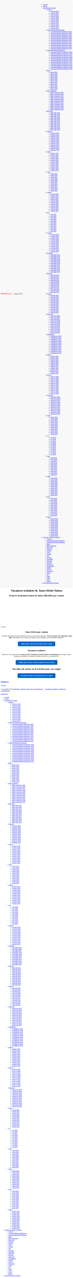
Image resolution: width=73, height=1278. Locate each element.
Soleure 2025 (54, 356)
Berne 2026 (54, 74)
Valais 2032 (54, 490)
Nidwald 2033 (54, 288)
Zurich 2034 (54, 534)
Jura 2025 (53, 214)
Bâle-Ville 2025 (55, 113)
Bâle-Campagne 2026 (57, 94)
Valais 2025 (54, 478)
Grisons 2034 (54, 209)
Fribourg (49, 131)
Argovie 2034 (54, 26)
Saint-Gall (50, 314)
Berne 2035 (54, 89)
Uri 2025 (53, 437)
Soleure (49, 354)
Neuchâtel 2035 (55, 272)
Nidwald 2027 (54, 278)
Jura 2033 (53, 228)
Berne (48, 70)
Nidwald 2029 (54, 282)
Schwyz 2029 (54, 383)
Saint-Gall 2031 (55, 326)
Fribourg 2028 (54, 138)
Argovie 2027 (54, 15)
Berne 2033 (54, 86)
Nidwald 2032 (54, 287)
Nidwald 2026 (54, 277)
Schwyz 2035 (54, 393)
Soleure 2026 (54, 358)
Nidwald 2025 (54, 275)
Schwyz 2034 (54, 392)
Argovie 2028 (54, 16)
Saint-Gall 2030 (55, 324)
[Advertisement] (36, 612)
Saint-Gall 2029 (55, 322)
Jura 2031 (53, 224)
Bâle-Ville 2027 (55, 116)
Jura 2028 (53, 219)
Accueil (45, 4)
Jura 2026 (53, 216)
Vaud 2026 (53, 459)
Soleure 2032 (54, 368)
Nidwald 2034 (54, 290)
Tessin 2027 (54, 420)
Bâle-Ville (50, 111)
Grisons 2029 (54, 201)
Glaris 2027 (54, 177)
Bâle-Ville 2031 (55, 123)
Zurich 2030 (54, 527)
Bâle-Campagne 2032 (57, 104)
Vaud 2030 (53, 466)
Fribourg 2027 (54, 136)
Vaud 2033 (53, 471)
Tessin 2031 (54, 427)
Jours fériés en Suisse (49, 8)
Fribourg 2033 (54, 146)
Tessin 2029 (54, 424)
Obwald (49, 294)
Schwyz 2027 (54, 380)
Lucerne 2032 (54, 246)
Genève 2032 (54, 165)
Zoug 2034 (53, 513)
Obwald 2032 (54, 307)
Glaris (48, 172)
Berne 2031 (54, 82)
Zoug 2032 (53, 510)
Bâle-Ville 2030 (55, 121)
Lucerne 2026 (54, 236)
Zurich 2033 (54, 532)
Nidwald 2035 (54, 292)
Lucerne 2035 (54, 251)
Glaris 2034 (54, 189)
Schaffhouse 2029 (55, 343)
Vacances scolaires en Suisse (51, 537)
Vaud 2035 (53, 475)
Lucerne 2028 (54, 239)
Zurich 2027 (54, 522)
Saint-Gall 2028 (55, 321)
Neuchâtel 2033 (55, 268)
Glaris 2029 (54, 180)
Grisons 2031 (54, 204)
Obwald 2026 (54, 297)
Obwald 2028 (54, 300)
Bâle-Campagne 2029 (57, 99)
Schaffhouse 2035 (55, 353)
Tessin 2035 (54, 434)
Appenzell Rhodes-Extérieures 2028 (61, 57)
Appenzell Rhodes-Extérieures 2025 (61, 52)
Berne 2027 (54, 75)
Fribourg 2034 (54, 148)
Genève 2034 (54, 168)
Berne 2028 (54, 77)
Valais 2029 (54, 485)
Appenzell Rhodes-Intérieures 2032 (61, 43)
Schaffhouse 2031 (55, 346)
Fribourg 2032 (54, 145)
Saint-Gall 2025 (55, 316)
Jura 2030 (53, 223)
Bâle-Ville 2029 (55, 119)
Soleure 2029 (54, 363)
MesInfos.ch (5, 682)
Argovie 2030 (54, 20)
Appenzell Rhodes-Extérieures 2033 (61, 65)
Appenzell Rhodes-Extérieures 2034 (61, 67)
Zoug (48, 497)
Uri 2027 (53, 441)
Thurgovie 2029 (55, 403)
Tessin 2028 (54, 422)
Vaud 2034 (53, 473)
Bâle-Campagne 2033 (57, 106)
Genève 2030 (54, 162)
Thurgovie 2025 (55, 397)
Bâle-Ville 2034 (55, 128)
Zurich (49, 517)
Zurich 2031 (54, 529)
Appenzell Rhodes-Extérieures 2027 (61, 55)
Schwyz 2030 (54, 385)
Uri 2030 (53, 446)
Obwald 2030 (54, 304)
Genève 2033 (54, 167)
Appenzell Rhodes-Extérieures (56, 50)
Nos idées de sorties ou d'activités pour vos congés (36, 675)
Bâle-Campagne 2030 (57, 101)
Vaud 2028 (53, 463)
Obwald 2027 (54, 299)
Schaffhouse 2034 (55, 351)
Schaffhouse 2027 (55, 339)
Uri (48, 436)
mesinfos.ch (6, 294)
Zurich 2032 (54, 530)
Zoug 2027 (53, 502)
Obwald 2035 (54, 312)
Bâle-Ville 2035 (55, 130)
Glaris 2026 (54, 175)
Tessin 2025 (54, 417)
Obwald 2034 (54, 310)
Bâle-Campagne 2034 (57, 108)
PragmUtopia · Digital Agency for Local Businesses (27, 689)
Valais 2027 (54, 481)
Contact (3, 685)
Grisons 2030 (54, 202)
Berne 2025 (54, 72)
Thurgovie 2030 (55, 405)
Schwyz (49, 375)
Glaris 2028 (54, 179)
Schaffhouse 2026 (55, 338)
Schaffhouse (50, 334)
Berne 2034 (54, 87)
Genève (49, 151)
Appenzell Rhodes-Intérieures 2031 (61, 42)
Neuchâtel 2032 (55, 266)
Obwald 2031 (54, 305)
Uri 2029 (53, 444)
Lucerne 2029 (54, 241)
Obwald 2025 (54, 295)
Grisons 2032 (54, 206)
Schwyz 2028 (54, 381)
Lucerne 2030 (54, 243)
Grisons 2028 (54, 199)
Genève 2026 (54, 155)
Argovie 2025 (54, 11)
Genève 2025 (54, 153)
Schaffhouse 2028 (55, 341)
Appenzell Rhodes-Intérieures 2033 (61, 45)
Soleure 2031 (54, 366)
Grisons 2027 (54, 197)
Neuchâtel (50, 253)
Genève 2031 (54, 163)
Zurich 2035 (54, 535)
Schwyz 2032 (54, 388)
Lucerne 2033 (54, 248)
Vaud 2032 (53, 469)
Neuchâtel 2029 (55, 261)
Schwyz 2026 (54, 378)
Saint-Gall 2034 (55, 331)
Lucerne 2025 (54, 234)
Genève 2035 (54, 170)
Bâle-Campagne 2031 (57, 102)
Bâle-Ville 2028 (55, 118)
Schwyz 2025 (54, 376)
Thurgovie (50, 395)
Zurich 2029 (54, 525)
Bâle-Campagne (51, 91)
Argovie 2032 (54, 23)
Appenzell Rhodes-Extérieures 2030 (61, 60)
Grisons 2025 (54, 194)
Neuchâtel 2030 (55, 263)
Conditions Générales (51, 689)
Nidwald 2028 (54, 280)
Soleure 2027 (54, 360)
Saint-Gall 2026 (55, 317)
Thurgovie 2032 (55, 409)
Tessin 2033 (54, 431)
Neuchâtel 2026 (55, 256)
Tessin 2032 (54, 429)
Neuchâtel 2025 (55, 255)
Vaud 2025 (53, 458)
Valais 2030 (54, 486)
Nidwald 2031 (54, 285)
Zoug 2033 (53, 512)
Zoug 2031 (53, 508)
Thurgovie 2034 (55, 412)
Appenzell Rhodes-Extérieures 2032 (61, 64)
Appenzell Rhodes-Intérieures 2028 (61, 36)
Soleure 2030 (54, 365)
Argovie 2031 (54, 21)
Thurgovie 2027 (55, 400)
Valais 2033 (54, 491)
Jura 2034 (53, 229)
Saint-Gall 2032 (55, 327)
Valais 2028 (54, 483)
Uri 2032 (53, 449)
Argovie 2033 (54, 25)
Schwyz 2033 (54, 390)
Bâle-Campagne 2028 (57, 97)
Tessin (48, 415)
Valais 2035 (54, 495)
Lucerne (49, 233)
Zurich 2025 (54, 518)
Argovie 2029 (54, 18)
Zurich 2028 (54, 524)
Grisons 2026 (54, 195)
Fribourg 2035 (54, 150)
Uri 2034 (53, 453)
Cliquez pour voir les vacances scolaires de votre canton (36, 662)
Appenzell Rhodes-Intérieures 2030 (61, 40)
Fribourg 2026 (54, 135)
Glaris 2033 (54, 187)
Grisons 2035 (54, 211)
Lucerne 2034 (54, 250)
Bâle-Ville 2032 (55, 124)
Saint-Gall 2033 (55, 329)
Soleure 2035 (54, 373)
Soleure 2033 (54, 370)
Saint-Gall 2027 (55, 319)
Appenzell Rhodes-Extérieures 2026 (61, 53)
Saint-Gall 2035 (55, 332)
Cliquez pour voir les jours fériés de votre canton (36, 644)
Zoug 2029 (53, 505)
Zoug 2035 (53, 515)
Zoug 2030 (53, 507)
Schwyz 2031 (54, 387)
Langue (16, 294)
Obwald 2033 (54, 309)
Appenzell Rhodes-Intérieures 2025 (61, 31)
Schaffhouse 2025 (55, 336)
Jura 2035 (53, 231)
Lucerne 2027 (54, 238)
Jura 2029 (53, 221)
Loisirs (45, 6)
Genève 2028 (54, 158)
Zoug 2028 (53, 503)
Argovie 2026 (54, 13)
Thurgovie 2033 (55, 410)
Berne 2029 (54, 79)
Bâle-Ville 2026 (55, 114)
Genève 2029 (54, 160)
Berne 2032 (54, 84)
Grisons (49, 192)
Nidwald (49, 273)
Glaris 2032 (54, 185)
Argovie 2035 (54, 28)
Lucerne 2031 (54, 245)
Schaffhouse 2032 (55, 348)
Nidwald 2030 (54, 283)
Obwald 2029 (54, 302)
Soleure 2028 (54, 361)
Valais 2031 (54, 488)
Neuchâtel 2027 (55, 258)
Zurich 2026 (54, 520)
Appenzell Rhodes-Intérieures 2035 (61, 48)
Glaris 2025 (54, 173)
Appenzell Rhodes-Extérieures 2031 (61, 62)
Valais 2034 (54, 493)
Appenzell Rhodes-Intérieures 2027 (61, 35)
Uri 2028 (53, 442)
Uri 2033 (53, 451)
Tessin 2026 (54, 419)
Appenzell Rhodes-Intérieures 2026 (61, 33)
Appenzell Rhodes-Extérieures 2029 (61, 58)
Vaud (48, 456)
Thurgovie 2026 (55, 398)
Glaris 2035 (54, 190)
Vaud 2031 (53, 468)
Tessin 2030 (54, 425)
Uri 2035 (53, 454)
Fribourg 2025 (54, 133)
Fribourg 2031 (54, 143)
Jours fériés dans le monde (51, 583)
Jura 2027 (53, 217)
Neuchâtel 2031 (55, 265)
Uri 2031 (53, 447)
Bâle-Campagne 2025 (57, 92)
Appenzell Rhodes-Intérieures (56, 30)
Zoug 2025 (53, 498)
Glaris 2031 (54, 184)
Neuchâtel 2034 (55, 270)
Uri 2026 (53, 439)
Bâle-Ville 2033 (55, 126)
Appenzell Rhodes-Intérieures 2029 (61, 38)
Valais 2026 (54, 480)
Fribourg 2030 (54, 141)
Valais (48, 476)
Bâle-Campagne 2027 (57, 96)
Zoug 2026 (53, 500)
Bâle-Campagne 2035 (57, 109)
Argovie (49, 9)
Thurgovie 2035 (55, 414)
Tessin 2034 (54, 432)
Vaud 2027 (53, 461)
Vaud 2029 (53, 464)
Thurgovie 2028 (55, 402)
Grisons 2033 (54, 207)
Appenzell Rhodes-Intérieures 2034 (61, 47)
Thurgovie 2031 (55, 407)
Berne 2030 (54, 80)
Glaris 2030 (54, 182)
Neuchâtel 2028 (55, 260)
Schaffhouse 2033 (55, 349)
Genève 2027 (54, 157)
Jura (48, 212)
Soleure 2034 (54, 371)
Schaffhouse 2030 (55, 344)
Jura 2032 (53, 226)
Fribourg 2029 (54, 140)
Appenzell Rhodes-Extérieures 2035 (61, 69)
